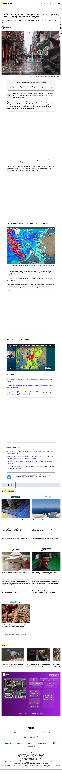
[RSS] (38, 3)
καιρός (36, 93)
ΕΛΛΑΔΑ (4, 9)
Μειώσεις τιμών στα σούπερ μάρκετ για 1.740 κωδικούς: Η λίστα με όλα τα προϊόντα (13, 529)
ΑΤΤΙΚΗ (40, 485)
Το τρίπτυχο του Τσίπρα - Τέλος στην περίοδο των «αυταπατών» (14, 539)
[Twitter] (47, 3)
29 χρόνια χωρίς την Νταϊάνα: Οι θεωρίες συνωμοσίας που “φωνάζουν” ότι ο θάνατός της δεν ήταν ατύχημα (15, 573)
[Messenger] (61, 28)
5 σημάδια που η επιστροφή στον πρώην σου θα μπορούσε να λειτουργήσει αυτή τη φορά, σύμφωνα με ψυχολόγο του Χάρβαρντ (16, 583)
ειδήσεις (21, 476)
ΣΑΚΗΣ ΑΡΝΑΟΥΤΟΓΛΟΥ (30, 485)
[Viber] (61, 34)
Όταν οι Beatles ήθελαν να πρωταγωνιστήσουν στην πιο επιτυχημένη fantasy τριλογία (15, 591)
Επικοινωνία (7, 732)
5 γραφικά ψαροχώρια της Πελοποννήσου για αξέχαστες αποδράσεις (44, 529)
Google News (32, 475)
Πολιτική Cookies (34, 732)
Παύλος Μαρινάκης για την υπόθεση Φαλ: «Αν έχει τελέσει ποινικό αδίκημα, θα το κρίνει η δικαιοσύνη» (45, 573)
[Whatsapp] (61, 31)
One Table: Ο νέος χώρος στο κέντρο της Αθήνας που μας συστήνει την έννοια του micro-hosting (15, 625)
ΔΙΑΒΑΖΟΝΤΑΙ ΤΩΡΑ (13, 447)
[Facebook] (41, 3)
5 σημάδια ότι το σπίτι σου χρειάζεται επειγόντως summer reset (14, 635)
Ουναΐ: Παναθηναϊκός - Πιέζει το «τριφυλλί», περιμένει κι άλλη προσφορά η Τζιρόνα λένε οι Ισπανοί (46, 591)
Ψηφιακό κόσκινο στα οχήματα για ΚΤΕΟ (12, 519)
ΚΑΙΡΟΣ (20, 485)
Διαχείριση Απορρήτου (53, 732)
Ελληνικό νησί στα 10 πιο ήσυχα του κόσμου (43, 519)
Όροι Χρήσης (14, 732)
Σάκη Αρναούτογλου (33, 102)
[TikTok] (50, 3)
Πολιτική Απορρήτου (24, 732)
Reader (24, 475)
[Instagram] (44, 3)
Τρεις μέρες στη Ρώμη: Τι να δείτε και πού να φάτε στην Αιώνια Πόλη (45, 539)
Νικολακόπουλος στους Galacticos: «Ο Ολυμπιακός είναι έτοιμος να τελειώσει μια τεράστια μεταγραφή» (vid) (45, 583)
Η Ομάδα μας (43, 732)
